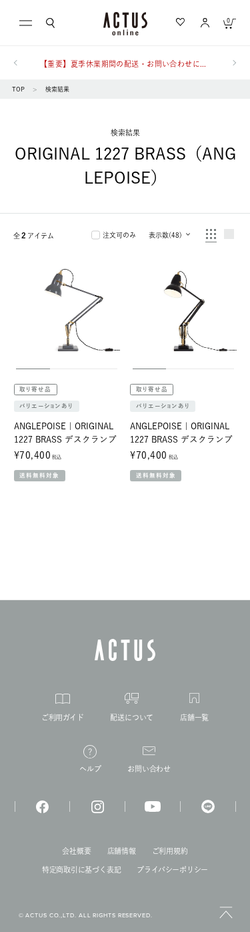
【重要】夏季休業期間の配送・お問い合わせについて (125, 63)
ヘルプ (90, 768)
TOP (18, 89)
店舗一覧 (194, 717)
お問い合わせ (149, 768)
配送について (131, 717)
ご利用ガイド (62, 717)
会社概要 (76, 851)
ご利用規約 (170, 851)
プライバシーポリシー (172, 869)
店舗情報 (121, 851)
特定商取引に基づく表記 (81, 869)
